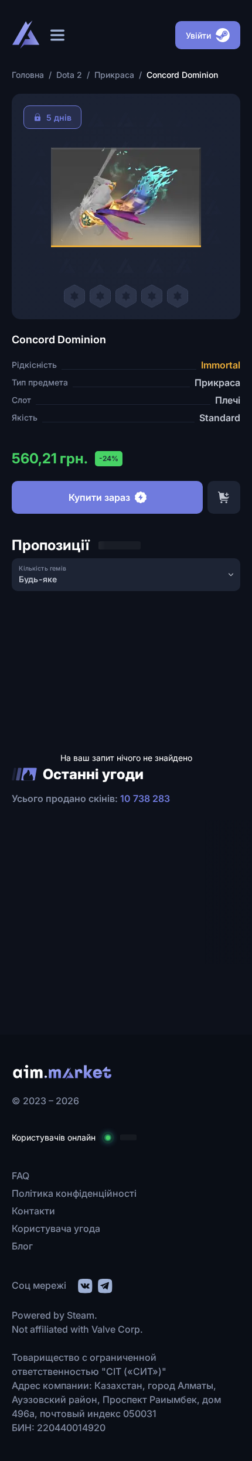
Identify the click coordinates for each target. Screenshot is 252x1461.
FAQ (20, 1176)
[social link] (84, 1284)
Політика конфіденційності (74, 1193)
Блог (22, 1246)
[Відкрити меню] (57, 35)
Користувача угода (56, 1228)
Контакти (33, 1211)
